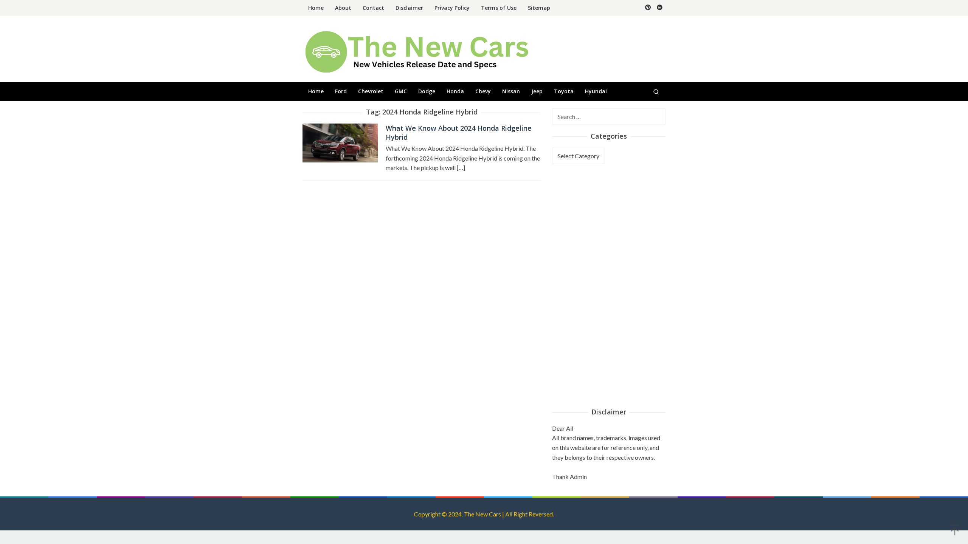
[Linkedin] (660, 8)
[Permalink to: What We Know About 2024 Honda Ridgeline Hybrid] (340, 142)
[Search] (656, 91)
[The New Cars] (415, 50)
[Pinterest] (648, 8)
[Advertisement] (609, 285)
